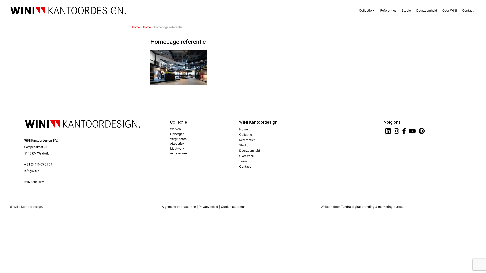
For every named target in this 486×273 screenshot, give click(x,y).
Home (136, 27)
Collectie (366, 10)
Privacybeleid (208, 207)
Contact (468, 10)
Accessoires (178, 153)
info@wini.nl (32, 171)
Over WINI (449, 10)
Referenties (388, 10)
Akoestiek (177, 143)
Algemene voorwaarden (179, 207)
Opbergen (177, 134)
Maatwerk (177, 148)
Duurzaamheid (426, 10)
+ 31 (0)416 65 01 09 (38, 164)
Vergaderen (178, 139)
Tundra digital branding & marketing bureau (372, 207)
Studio (406, 10)
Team (243, 161)
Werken (175, 129)
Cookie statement (234, 207)
